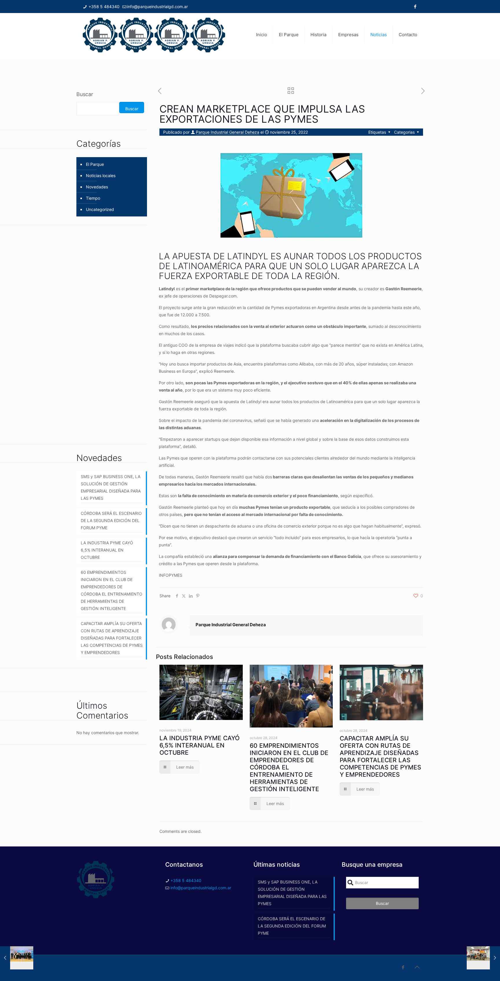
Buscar (84, 94)
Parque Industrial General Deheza (227, 132)
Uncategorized (100, 209)
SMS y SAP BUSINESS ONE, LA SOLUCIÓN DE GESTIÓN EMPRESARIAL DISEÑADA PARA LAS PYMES (111, 487)
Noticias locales (100, 175)
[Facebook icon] (415, 6)
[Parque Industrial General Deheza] (154, 34)
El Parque (95, 164)
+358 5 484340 (103, 6)
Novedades (97, 186)
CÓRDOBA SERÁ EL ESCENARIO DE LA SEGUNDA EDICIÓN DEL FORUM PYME (111, 520)
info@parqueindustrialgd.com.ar (157, 6)
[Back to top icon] (417, 967)
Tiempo (93, 198)
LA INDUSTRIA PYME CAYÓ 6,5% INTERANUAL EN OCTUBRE (199, 745)
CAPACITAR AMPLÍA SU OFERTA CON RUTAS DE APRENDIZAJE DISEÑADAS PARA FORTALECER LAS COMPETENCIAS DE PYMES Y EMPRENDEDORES (380, 756)
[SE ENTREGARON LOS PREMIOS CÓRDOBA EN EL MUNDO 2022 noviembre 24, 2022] (16, 957)
